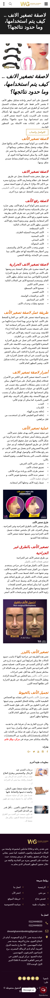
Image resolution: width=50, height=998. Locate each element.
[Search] (10, 3)
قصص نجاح (40, 899)
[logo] (30, 4)
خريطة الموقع (14, 899)
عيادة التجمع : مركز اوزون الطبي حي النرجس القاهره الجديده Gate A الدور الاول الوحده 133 (25, 960)
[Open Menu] (46, 4)
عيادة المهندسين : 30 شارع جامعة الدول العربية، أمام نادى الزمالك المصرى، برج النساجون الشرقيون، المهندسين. (24, 949)
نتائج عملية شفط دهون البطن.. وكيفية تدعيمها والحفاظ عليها (18, 790)
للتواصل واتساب (37, 132)
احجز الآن (16, 893)
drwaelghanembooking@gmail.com (24, 931)
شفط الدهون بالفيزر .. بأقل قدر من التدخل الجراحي (18, 809)
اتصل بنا (17, 887)
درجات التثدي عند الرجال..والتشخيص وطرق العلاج (17, 771)
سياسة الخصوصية (12, 904)
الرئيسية (42, 887)
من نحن (42, 893)
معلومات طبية (39, 904)
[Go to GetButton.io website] (43, 995)
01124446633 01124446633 (35, 923)
